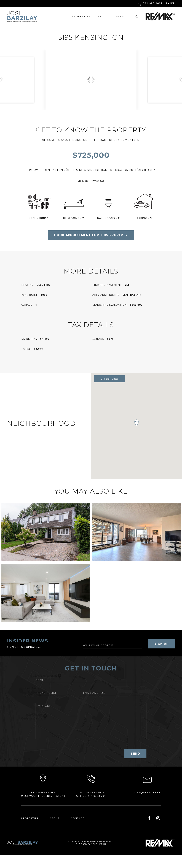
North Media (98, 844)
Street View (110, 378)
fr (173, 3)
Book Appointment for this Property (91, 235)
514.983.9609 (153, 3)
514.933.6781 (97, 795)
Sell (101, 16)
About (54, 818)
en (168, 3)
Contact (120, 16)
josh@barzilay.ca (147, 792)
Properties (81, 16)
